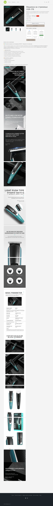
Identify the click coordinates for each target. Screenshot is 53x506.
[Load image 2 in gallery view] (12, 29)
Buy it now (35, 25)
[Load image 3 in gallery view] (16, 29)
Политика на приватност (18, 495)
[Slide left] (5, 29)
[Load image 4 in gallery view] (20, 29)
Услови (40, 495)
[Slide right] (23, 29)
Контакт (13, 495)
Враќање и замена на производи (27, 495)
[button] (13, 2)
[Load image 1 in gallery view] (8, 29)
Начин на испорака (35, 495)
